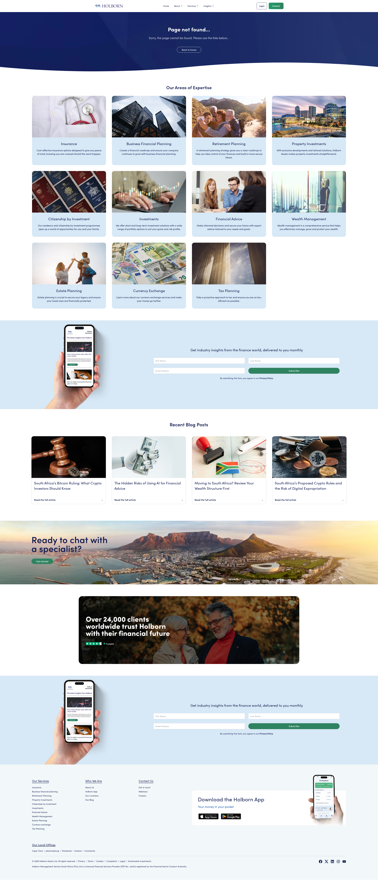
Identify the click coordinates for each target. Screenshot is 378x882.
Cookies (100, 861)
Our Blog (89, 799)
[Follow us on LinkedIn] (332, 861)
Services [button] (192, 5)
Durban (78, 850)
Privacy (81, 861)
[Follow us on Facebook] (320, 861)
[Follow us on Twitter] (326, 861)
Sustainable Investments (139, 861)
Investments (37, 808)
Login (261, 5)
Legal (122, 861)
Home (166, 5)
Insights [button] (207, 5)
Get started (42, 561)
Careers (142, 795)
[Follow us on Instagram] (338, 861)
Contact (276, 5)
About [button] (177, 5)
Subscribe (294, 370)
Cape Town (37, 850)
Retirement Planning (42, 795)
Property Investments (42, 799)
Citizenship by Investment (44, 804)
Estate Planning (39, 820)
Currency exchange (41, 824)
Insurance (36, 787)
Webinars (143, 791)
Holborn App (91, 791)
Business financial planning (45, 791)
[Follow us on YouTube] (344, 861)
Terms (90, 861)
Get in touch (144, 787)
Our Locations (91, 795)
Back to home (189, 49)
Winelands (67, 850)
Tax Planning (38, 828)
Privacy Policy (266, 378)
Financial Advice (39, 812)
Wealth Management (42, 816)
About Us (89, 787)
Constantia (90, 850)
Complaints (111, 861)
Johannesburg (52, 850)
